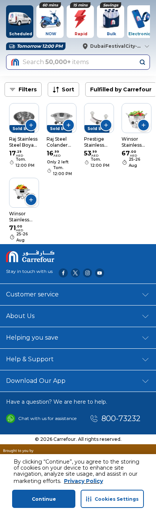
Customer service (32, 294)
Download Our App (36, 380)
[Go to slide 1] (22, 122)
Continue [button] (44, 499)
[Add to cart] (31, 125)
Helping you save (32, 337)
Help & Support (30, 359)
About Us (20, 316)
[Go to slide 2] (59, 122)
